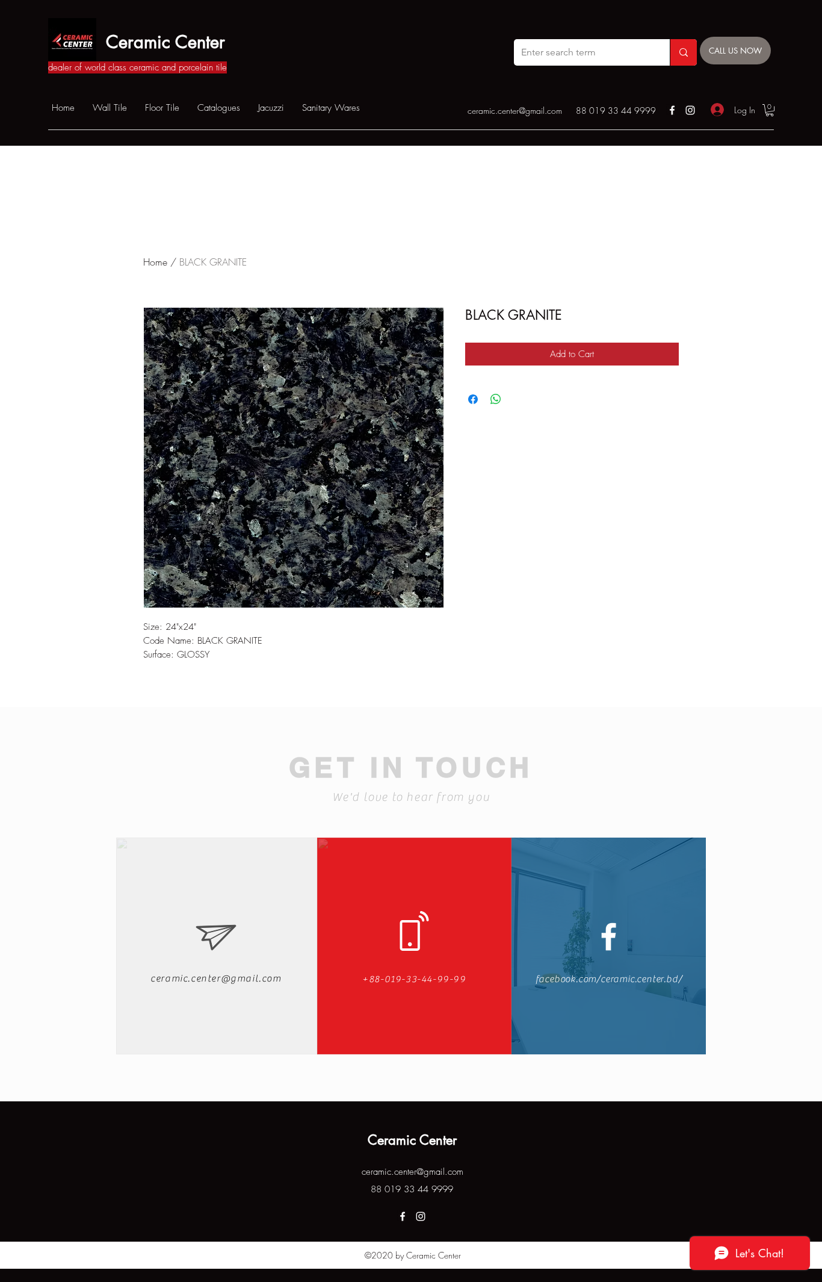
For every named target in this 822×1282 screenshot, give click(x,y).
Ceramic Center (165, 42)
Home (155, 262)
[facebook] (672, 110)
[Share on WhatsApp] (496, 399)
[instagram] (690, 110)
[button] (769, 110)
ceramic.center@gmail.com (515, 110)
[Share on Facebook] (473, 399)
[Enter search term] (683, 52)
